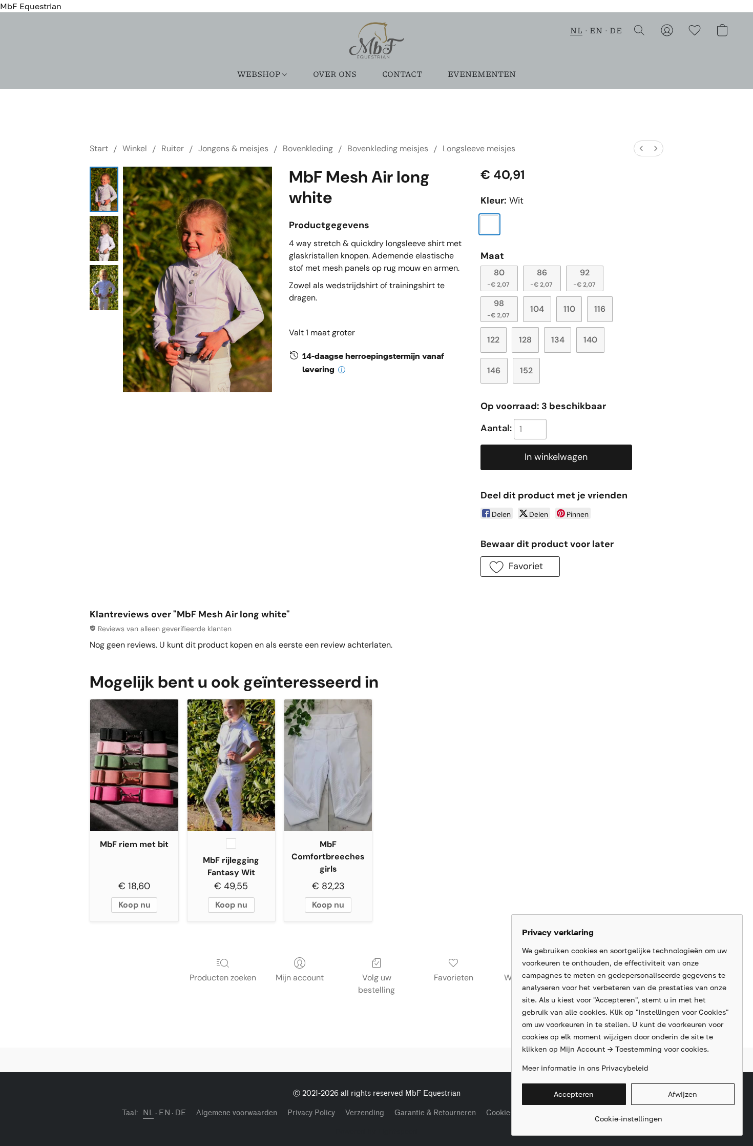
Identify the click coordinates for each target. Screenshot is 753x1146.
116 (599, 309)
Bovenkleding (308, 148)
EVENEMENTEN (482, 73)
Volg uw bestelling (376, 983)
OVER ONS (335, 73)
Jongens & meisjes (233, 148)
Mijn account (300, 977)
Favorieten (453, 977)
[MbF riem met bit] (134, 765)
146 (493, 370)
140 (590, 339)
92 (584, 278)
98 (498, 308)
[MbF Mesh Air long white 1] (104, 238)
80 (498, 278)
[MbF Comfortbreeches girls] (328, 765)
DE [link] (180, 1113)
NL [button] (576, 30)
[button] (376, 40)
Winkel (134, 148)
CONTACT (402, 73)
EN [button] (596, 30)
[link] (628, 1115)
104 (537, 309)
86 (541, 278)
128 (525, 339)
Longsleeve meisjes (479, 148)
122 (493, 339)
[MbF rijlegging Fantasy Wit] (231, 765)
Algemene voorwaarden (236, 1113)
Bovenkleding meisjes (387, 148)
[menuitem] (641, 148)
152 (526, 370)
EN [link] (164, 1113)
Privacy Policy (311, 1113)
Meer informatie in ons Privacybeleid (585, 1067)
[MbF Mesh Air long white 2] (104, 287)
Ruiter (172, 148)
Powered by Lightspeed (376, 1131)
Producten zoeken (223, 977)
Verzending (364, 1113)
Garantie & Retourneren (435, 1113)
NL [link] (148, 1113)
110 (569, 309)
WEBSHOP (259, 73)
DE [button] (616, 30)
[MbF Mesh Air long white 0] (104, 189)
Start (99, 148)
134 (557, 339)
